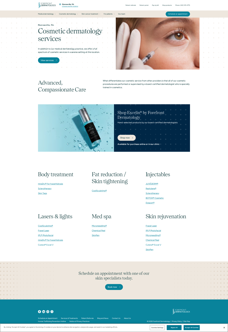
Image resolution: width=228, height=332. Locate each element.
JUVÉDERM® (152, 184)
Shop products (167, 5)
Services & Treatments (69, 318)
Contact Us (116, 318)
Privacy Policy (177, 321)
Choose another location (70, 6)
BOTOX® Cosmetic (155, 198)
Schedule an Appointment (47, 318)
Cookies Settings (157, 327)
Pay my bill (155, 5)
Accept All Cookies (191, 327)
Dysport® (150, 203)
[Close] (224, 327)
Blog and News (102, 318)
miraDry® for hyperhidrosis (50, 184)
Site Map (186, 321)
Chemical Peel (98, 230)
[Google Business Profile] (51, 311)
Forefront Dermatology (161, 321)
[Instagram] (47, 311)
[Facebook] (39, 311)
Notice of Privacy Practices (79, 321)
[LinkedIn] (43, 311)
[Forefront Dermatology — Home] (47, 5)
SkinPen (95, 235)
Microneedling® (99, 226)
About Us (127, 318)
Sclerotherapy (44, 188)
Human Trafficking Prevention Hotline (52, 321)
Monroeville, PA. (68, 4)
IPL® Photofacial (45, 235)
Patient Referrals (87, 318)
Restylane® (151, 188)
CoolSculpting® (99, 190)
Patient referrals (131, 5)
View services (47, 60)
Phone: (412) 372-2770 (182, 5)
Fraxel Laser (43, 230)
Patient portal (144, 5)
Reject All (174, 327)
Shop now (125, 137)
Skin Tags (42, 193)
